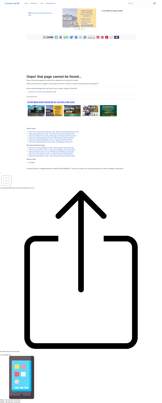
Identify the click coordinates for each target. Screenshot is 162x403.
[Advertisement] (81, 53)
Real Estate (33, 3)
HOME (26, 3)
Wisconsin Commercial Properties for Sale (42, 92)
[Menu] (154, 3)
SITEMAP (32, 163)
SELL (42, 3)
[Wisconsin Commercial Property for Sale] (44, 20)
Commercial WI (12, 3)
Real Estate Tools (50, 3)
